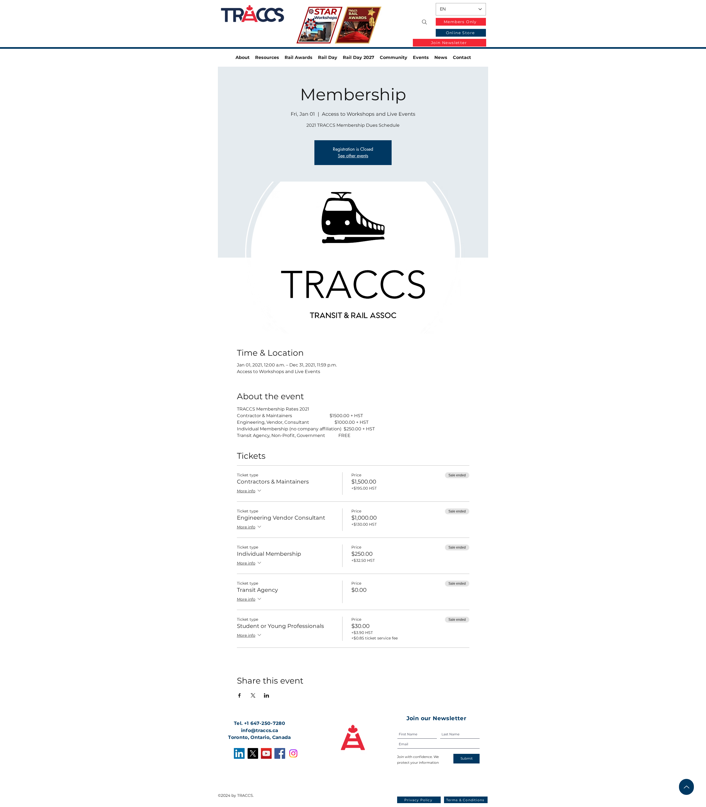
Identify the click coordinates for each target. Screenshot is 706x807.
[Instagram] (293, 753)
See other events (353, 156)
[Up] (686, 787)
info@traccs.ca (259, 730)
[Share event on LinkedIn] (266, 695)
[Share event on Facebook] (239, 695)
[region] (324, 25)
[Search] (424, 22)
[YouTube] (266, 753)
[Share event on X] (253, 695)
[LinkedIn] (239, 753)
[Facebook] (279, 753)
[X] (252, 753)
